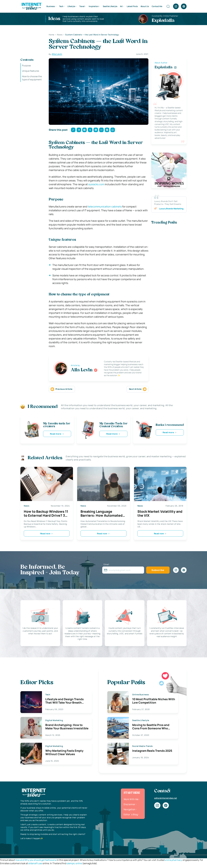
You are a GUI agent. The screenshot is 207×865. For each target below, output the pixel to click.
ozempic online (74, 863)
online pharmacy (173, 859)
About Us (145, 6)
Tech (61, 6)
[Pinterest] (184, 6)
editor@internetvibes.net (165, 798)
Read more (55, 433)
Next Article (135, 389)
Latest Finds (132, 6)
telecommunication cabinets (105, 206)
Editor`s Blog (131, 814)
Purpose (26, 65)
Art (121, 6)
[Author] (95, 370)
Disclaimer (129, 804)
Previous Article (64, 389)
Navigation (129, 809)
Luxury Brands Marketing (171, 208)
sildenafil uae (35, 863)
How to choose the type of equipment (32, 78)
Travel (81, 6)
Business (50, 6)
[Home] (31, 6)
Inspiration (94, 6)
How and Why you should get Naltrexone (35, 859)
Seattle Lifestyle (110, 6)
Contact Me (157, 6)
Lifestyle (71, 6)
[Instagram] (176, 6)
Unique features (30, 70)
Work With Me (131, 799)
